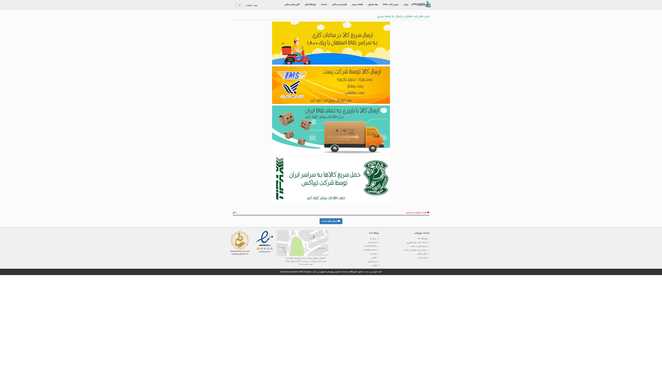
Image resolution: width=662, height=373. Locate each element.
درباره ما (373, 238)
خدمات (324, 4)
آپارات (374, 265)
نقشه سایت (422, 258)
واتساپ (373, 254)
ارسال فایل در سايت (418, 246)
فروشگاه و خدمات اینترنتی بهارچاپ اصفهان (337, 272)
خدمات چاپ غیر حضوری (417, 242)
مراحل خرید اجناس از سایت (415, 250)
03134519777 (370, 250)
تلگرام (374, 258)
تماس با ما (373, 242)
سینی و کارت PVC (391, 4)
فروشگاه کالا (422, 238)
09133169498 (370, 246)
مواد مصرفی (373, 4)
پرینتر (406, 4)
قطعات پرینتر (357, 4)
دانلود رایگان (422, 254)
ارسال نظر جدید (330, 221)
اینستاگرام (372, 261)
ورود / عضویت (251, 5)
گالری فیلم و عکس (292, 4)
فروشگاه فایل (310, 4)
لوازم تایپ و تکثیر (339, 4)
